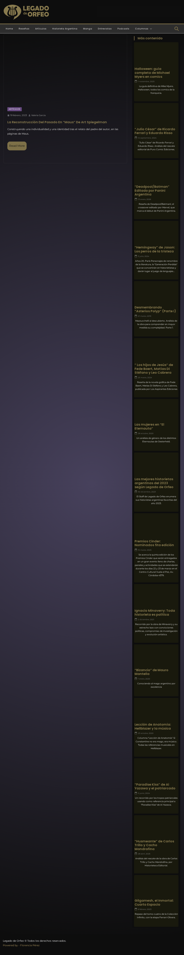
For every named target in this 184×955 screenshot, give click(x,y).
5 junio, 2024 (144, 793)
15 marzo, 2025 (144, 550)
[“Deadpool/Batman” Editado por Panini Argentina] (156, 172)
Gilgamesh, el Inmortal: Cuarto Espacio (154, 902)
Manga (87, 28)
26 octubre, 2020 (145, 433)
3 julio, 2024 (143, 256)
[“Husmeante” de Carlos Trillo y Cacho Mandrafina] (156, 826)
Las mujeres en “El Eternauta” (149, 426)
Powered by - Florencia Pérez (21, 945)
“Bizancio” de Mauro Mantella (151, 672)
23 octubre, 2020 (145, 733)
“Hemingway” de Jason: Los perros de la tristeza (155, 249)
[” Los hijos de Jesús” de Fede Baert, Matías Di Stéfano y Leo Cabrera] (156, 350)
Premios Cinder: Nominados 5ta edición (154, 543)
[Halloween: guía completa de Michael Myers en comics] (156, 54)
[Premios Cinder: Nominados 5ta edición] (156, 525)
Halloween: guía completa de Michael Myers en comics (152, 73)
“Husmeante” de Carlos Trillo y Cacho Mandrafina (154, 845)
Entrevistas (105, 28)
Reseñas (24, 28)
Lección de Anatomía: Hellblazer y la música (153, 726)
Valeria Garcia (38, 115)
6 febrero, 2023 (144, 909)
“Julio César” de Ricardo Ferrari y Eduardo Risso (155, 131)
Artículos (41, 28)
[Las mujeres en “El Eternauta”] (156, 411)
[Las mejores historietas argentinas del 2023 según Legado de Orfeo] (156, 465)
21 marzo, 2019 (144, 316)
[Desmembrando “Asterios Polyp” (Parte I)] (156, 293)
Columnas (141, 28)
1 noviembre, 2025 (146, 81)
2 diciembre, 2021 (146, 619)
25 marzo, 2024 (145, 378)
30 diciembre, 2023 (147, 492)
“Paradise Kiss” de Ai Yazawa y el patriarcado (155, 786)
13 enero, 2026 (144, 199)
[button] (150, 29)
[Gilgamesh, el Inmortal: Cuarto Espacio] (156, 887)
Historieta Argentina (64, 28)
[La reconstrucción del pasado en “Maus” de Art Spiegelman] (65, 69)
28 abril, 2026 (144, 854)
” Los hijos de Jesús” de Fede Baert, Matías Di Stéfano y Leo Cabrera (154, 369)
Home (9, 28)
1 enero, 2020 (144, 679)
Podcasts (123, 28)
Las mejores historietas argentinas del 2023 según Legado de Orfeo (154, 483)
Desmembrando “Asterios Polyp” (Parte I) (155, 309)
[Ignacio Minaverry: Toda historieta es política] (156, 596)
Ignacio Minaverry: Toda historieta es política (155, 612)
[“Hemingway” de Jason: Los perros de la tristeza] (156, 233)
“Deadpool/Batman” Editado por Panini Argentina (152, 190)
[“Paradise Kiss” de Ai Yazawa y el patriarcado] (156, 770)
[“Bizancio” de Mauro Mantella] (156, 656)
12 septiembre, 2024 (147, 138)
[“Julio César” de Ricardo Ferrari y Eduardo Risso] (156, 115)
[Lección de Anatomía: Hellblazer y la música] (156, 710)
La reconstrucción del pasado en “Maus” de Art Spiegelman (57, 122)
